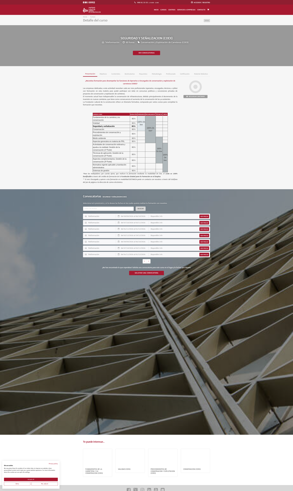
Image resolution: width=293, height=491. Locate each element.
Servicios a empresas (186, 10)
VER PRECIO (204, 216)
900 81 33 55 (142, 2)
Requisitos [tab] (143, 74)
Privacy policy (53, 464)
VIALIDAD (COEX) (124, 469)
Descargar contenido (197, 96)
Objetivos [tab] (103, 74)
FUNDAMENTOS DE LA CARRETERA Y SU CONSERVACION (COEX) (94, 471)
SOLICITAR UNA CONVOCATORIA (146, 273)
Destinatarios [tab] (130, 74)
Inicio (156, 10)
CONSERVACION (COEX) (192, 469)
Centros (171, 10)
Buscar (141, 209)
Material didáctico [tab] (201, 74)
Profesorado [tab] (171, 74)
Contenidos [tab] (115, 74)
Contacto (201, 10)
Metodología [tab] (156, 74)
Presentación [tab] (90, 74)
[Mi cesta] (208, 9)
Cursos (163, 10)
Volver (207, 20)
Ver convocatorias (146, 53)
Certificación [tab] (185, 74)
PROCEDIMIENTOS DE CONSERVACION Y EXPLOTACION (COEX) (163, 471)
